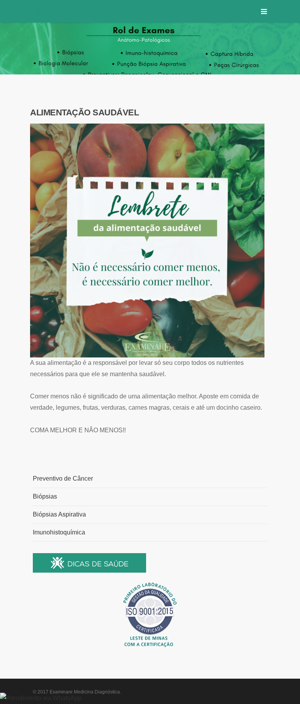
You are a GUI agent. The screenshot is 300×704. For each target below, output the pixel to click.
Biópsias (45, 496)
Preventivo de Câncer (63, 478)
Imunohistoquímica (59, 532)
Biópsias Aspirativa (59, 514)
